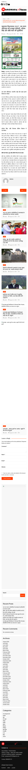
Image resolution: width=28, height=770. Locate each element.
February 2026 (6, 652)
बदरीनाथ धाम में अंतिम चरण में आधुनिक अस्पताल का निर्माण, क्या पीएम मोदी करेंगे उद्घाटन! (13, 296)
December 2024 (7, 676)
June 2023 (5, 694)
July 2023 (5, 692)
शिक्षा (4, 734)
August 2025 (6, 662)
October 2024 (6, 680)
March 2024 (6, 688)
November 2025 (7, 657)
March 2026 (6, 650)
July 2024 (5, 685)
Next (22, 190)
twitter (8, 767)
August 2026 (6, 641)
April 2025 (5, 669)
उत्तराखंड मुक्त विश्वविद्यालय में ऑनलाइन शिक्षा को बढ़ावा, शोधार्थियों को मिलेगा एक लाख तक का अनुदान (13, 313)
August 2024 (6, 683)
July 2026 (5, 643)
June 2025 (5, 666)
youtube (13, 767)
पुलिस (4, 724)
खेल (3, 717)
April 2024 (5, 687)
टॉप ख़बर (4, 719)
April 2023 (5, 697)
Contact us (4, 1)
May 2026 (5, 646)
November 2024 (7, 678)
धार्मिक (4, 722)
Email (3, 460)
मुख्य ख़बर (5, 729)
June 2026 (5, 645)
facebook (4, 767)
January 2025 (6, 674)
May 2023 (5, 695)
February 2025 (6, 673)
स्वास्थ (4, 736)
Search (4, 592)
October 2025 (6, 659)
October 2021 (6, 704)
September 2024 (7, 681)
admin (4, 33)
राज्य (22, 33)
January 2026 (6, 653)
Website (3, 467)
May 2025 (5, 667)
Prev (6, 190)
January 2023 (6, 702)
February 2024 (6, 690)
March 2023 (6, 699)
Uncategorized (6, 713)
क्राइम (4, 715)
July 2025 (5, 664)
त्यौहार (4, 720)
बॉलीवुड (4, 727)
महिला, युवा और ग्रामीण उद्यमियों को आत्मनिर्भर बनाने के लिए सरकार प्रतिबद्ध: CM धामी (13, 241)
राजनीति (4, 731)
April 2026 (5, 648)
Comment (4, 446)
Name (3, 454)
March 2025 (6, 671)
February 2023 (6, 701)
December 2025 (7, 655)
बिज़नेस (4, 726)
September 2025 (7, 660)
